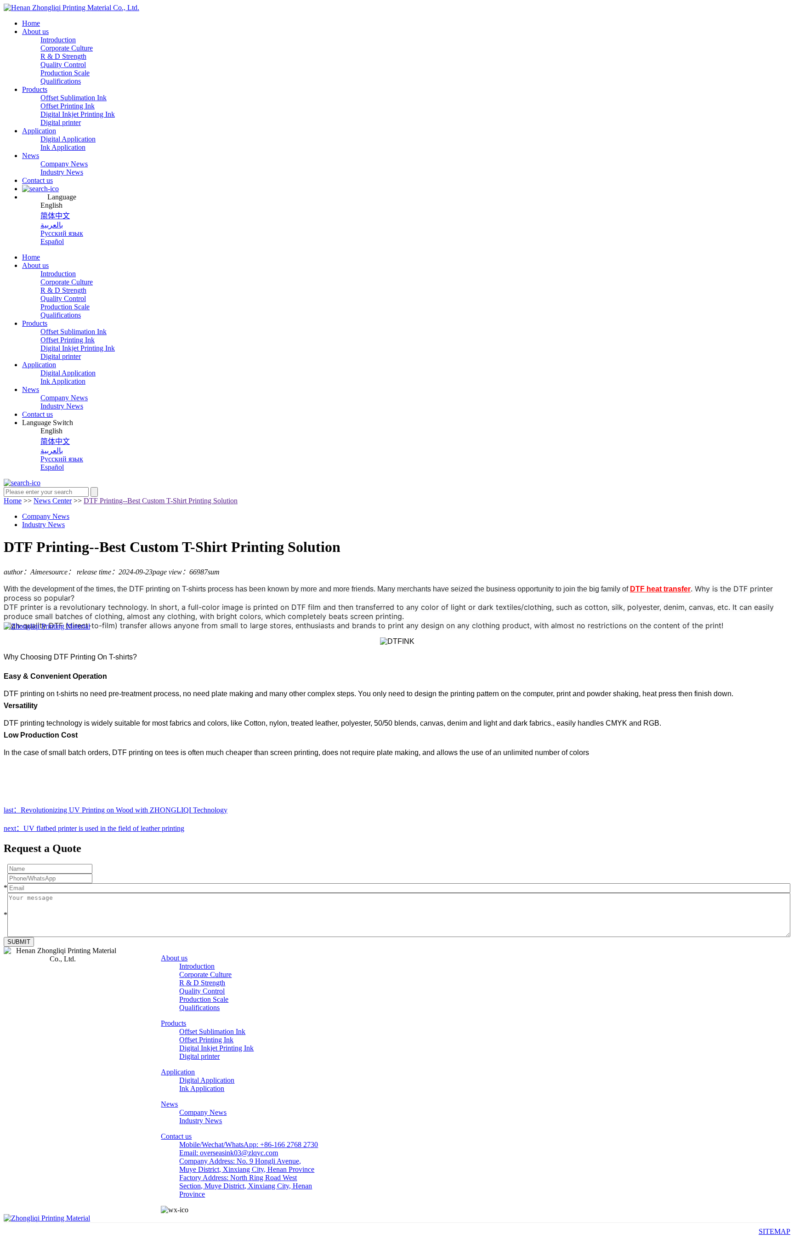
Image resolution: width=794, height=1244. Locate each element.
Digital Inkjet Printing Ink (77, 114)
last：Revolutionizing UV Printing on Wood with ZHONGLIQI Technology (115, 810)
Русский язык (61, 233)
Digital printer (60, 122)
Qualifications (60, 81)
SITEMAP (774, 1231)
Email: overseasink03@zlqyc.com (228, 1153)
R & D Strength (63, 56)
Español (52, 241)
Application (39, 131)
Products (34, 89)
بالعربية (51, 225)
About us (35, 31)
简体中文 (55, 216)
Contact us (37, 180)
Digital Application (68, 139)
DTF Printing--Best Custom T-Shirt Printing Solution (161, 501)
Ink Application (62, 147)
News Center (53, 501)
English (51, 205)
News (30, 155)
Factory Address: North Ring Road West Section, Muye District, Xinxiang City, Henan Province (245, 1186)
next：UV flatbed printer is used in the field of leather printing (94, 828)
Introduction (58, 40)
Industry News (61, 172)
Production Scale (65, 73)
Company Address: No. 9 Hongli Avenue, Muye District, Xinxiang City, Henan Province (246, 1165)
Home (31, 23)
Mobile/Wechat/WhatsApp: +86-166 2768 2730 (248, 1144)
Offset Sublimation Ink (73, 98)
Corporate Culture (66, 48)
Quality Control (63, 64)
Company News (64, 164)
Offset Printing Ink (67, 106)
